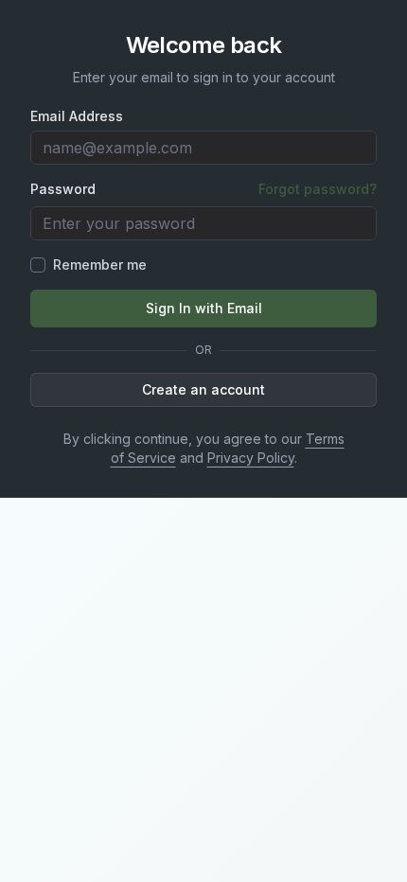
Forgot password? (317, 189)
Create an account (203, 389)
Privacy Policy (250, 458)
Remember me (100, 264)
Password (63, 189)
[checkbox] (37, 265)
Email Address (76, 116)
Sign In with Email (204, 308)
